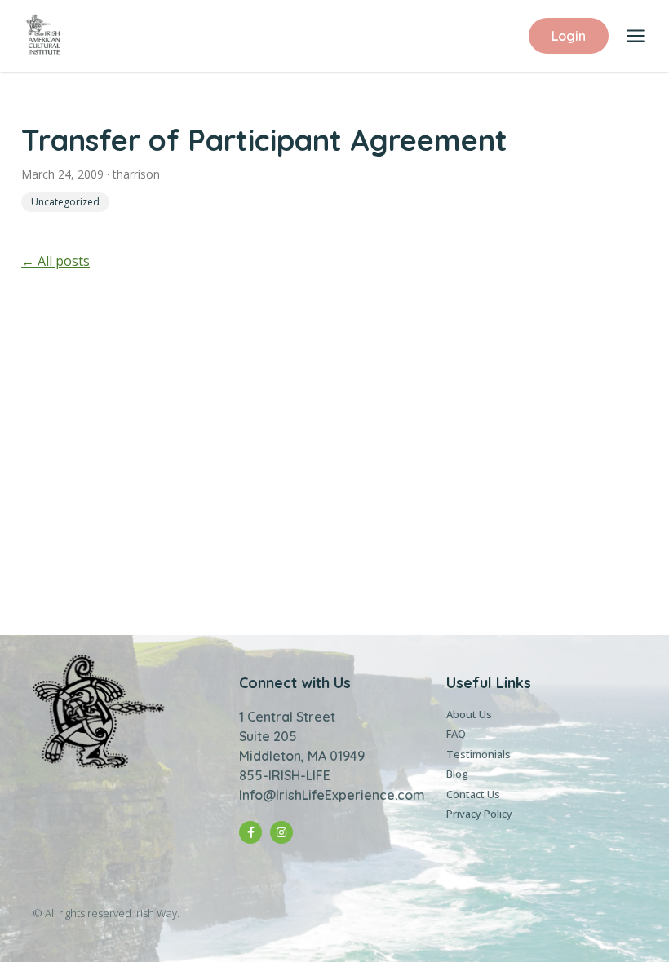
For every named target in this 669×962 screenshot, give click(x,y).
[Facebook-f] (250, 832)
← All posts (55, 261)
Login (569, 36)
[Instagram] (281, 832)
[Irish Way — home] (43, 36)
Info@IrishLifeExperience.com (332, 795)
